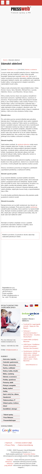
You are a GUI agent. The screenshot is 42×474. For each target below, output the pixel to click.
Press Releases (8, 417)
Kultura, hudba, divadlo (10, 371)
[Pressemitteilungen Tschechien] (36, 306)
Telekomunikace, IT (9, 400)
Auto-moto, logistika (9, 359)
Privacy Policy (10, 445)
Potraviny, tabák (8, 382)
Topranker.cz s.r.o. (12, 69)
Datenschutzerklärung (25, 445)
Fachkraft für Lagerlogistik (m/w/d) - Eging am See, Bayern (31, 326)
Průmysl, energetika (9, 385)
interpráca (8, 461)
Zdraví (5, 406)
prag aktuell (8, 465)
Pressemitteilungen (9, 420)
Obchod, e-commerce (31, 69)
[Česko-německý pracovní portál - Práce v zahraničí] (30, 316)
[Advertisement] (21, 36)
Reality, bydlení (8, 388)
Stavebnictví (7, 397)
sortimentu (33, 207)
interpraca (10, 463)
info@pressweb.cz (12, 350)
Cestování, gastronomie (10, 362)
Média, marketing (8, 374)
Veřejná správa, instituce (11, 403)
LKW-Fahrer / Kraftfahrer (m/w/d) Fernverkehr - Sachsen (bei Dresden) (31, 346)
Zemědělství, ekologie (10, 409)
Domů (5, 60)
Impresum (8, 443)
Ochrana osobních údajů (23, 443)
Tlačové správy (8, 414)
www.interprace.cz (31, 364)
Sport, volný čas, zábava (11, 394)
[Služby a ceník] (26, 306)
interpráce (10, 459)
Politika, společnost (9, 379)
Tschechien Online (29, 454)
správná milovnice (23, 144)
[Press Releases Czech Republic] (31, 306)
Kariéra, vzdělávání (9, 368)
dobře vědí (25, 76)
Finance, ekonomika (9, 365)
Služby (5, 391)
